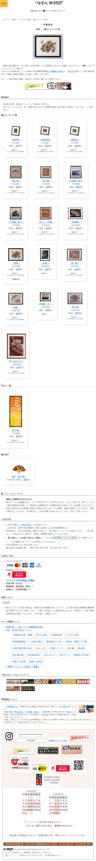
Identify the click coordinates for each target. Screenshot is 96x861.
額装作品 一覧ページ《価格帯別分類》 (25, 627)
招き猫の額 (18, 655)
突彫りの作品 (19, 661)
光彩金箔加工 (34, 655)
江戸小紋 (44, 714)
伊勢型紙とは (12, 706)
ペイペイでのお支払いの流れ (21, 580)
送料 (17, 146)
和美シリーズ (57, 648)
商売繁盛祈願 (19, 641)
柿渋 (11, 712)
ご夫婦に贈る (36, 641)
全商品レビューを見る (58, 740)
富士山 (71, 71)
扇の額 (71, 648)
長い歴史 (63, 706)
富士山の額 (41, 635)
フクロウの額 (72, 635)
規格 (22, 502)
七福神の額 (56, 635)
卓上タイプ (49, 655)
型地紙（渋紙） (33, 712)
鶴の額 (81, 648)
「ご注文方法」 (25, 524)
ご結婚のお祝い (56, 71)
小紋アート (64, 655)
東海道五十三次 (53, 641)
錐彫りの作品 (36, 661)
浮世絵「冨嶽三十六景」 (77, 641)
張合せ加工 (19, 712)
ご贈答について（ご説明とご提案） (23, 666)
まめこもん (41, 648)
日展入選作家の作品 (22, 648)
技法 (69, 712)
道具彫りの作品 (81, 655)
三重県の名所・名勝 (22, 635)
